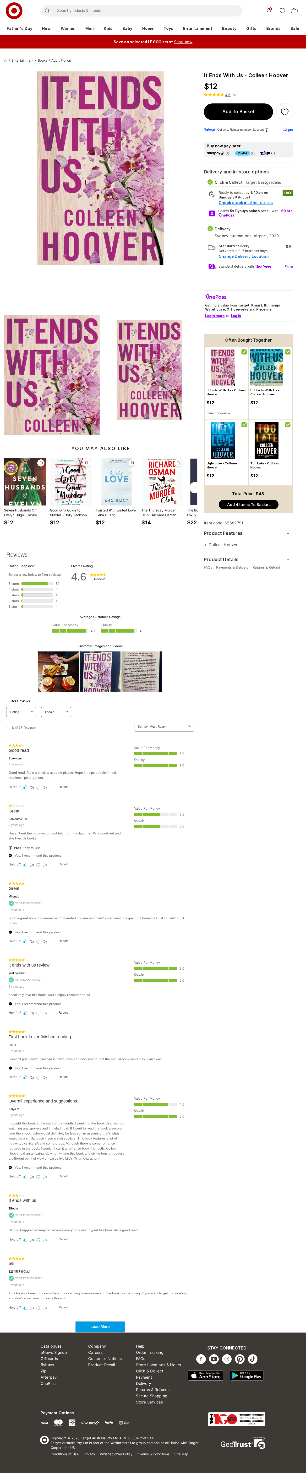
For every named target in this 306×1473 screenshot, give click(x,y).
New (46, 28)
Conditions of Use (65, 1454)
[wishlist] (282, 10)
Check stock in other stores (246, 202)
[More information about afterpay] (227, 153)
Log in (236, 316)
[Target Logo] (14, 10)
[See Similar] (40, 463)
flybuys (47, 1364)
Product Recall (101, 1364)
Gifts (251, 28)
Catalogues (51, 1346)
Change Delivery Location (244, 256)
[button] (238, 111)
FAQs (140, 1358)
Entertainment (198, 28)
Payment (144, 1377)
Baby (127, 28)
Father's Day (19, 28)
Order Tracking (150, 1352)
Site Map (181, 1454)
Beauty (229, 28)
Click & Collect (149, 1371)
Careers (95, 1352)
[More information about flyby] (266, 130)
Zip (43, 1371)
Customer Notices (104, 1358)
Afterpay (49, 1377)
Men (89, 28)
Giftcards (49, 1358)
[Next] (195, 487)
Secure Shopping (151, 1395)
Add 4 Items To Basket (248, 504)
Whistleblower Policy (116, 1454)
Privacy (89, 1454)
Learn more (215, 316)
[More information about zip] (273, 153)
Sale (294, 28)
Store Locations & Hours (158, 1364)
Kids (108, 28)
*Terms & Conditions (153, 1454)
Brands (273, 28)
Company (97, 1346)
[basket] (294, 11)
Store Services (149, 1402)
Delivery (143, 1383)
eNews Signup (54, 1352)
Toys (168, 28)
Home (148, 28)
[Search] (47, 10)
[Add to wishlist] (284, 111)
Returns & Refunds (153, 1389)
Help (140, 1346)
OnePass (48, 1383)
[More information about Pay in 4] (253, 153)
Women (68, 28)
